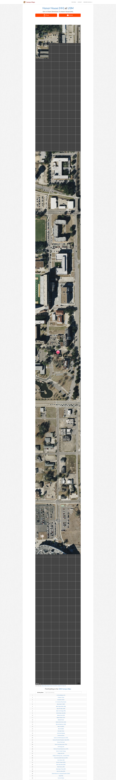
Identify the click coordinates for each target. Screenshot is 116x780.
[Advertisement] (58, 21)
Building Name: (40, 692)
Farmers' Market (61, 778)
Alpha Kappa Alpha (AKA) (61, 706)
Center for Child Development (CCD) (61, 737)
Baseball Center (61, 719)
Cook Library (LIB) (60, 760)
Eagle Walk (61, 775)
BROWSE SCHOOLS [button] (88, 2)
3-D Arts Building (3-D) (61, 695)
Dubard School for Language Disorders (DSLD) (61, 773)
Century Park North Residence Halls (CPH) (61, 740)
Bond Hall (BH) (61, 728)
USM (71, 8)
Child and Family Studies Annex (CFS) (61, 748)
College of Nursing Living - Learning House (61, 755)
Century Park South (61, 742)
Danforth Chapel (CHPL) (61, 762)
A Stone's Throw (61, 697)
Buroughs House (61, 731)
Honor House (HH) (53, 8)
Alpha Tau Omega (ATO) (61, 710)
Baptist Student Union (61, 717)
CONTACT (80, 2)
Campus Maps (30, 2)
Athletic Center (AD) (61, 715)
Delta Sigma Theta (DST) (61, 769)
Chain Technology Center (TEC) (61, 744)
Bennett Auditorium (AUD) (61, 724)
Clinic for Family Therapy (61, 751)
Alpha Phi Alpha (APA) (61, 708)
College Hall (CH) (61, 753)
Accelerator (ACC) (60, 699)
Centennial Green (61, 735)
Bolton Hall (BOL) (61, 726)
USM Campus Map (65, 689)
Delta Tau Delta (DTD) (61, 771)
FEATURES (73, 2)
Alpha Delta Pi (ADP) (61, 704)
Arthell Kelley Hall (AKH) (61, 713)
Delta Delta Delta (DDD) (60, 764)
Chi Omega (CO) (61, 746)
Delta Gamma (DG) (61, 766)
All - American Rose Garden (61, 701)
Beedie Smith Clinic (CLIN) (61, 722)
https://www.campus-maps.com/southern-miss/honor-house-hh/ (54, 685)
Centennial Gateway (61, 733)
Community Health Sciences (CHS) (61, 757)
